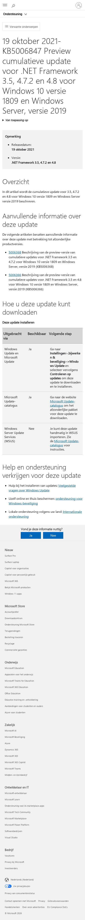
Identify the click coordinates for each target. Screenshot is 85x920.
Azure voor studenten (15, 712)
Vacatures (9, 855)
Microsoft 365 (11, 581)
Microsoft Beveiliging (15, 736)
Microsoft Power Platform (17, 824)
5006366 (15, 275)
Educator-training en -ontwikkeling (21, 699)
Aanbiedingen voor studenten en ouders (24, 706)
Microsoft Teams (13, 768)
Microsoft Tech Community (17, 812)
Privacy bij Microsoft (14, 861)
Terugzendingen (12, 630)
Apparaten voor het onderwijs (19, 674)
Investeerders (11, 868)
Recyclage (9, 643)
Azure (7, 743)
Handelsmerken (12, 907)
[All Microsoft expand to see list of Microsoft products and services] (5, 5)
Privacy (41, 900)
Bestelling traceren (14, 637)
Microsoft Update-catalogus (62, 403)
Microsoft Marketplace (15, 818)
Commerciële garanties (16, 649)
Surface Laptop (12, 562)
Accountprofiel (12, 611)
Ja (30, 535)
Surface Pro (10, 555)
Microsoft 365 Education (16, 687)
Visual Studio (11, 837)
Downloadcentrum (13, 618)
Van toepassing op (16, 120)
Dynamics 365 (11, 749)
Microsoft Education (14, 668)
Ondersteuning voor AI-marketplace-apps (24, 805)
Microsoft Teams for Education (19, 680)
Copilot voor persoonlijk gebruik (20, 574)
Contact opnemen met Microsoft (20, 900)
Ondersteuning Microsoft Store (19, 624)
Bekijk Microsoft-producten (17, 587)
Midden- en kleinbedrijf (16, 774)
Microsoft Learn (12, 799)
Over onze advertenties (33, 907)
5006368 (15, 252)
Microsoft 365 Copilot (15, 762)
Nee (53, 535)
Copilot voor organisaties (17, 568)
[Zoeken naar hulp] (13, 5)
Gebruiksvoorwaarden (58, 900)
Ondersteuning (13, 14)
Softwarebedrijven (13, 831)
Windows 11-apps (13, 593)
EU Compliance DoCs (57, 907)
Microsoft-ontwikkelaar (16, 793)
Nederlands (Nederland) (22, 879)
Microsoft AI (10, 730)
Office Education (12, 693)
